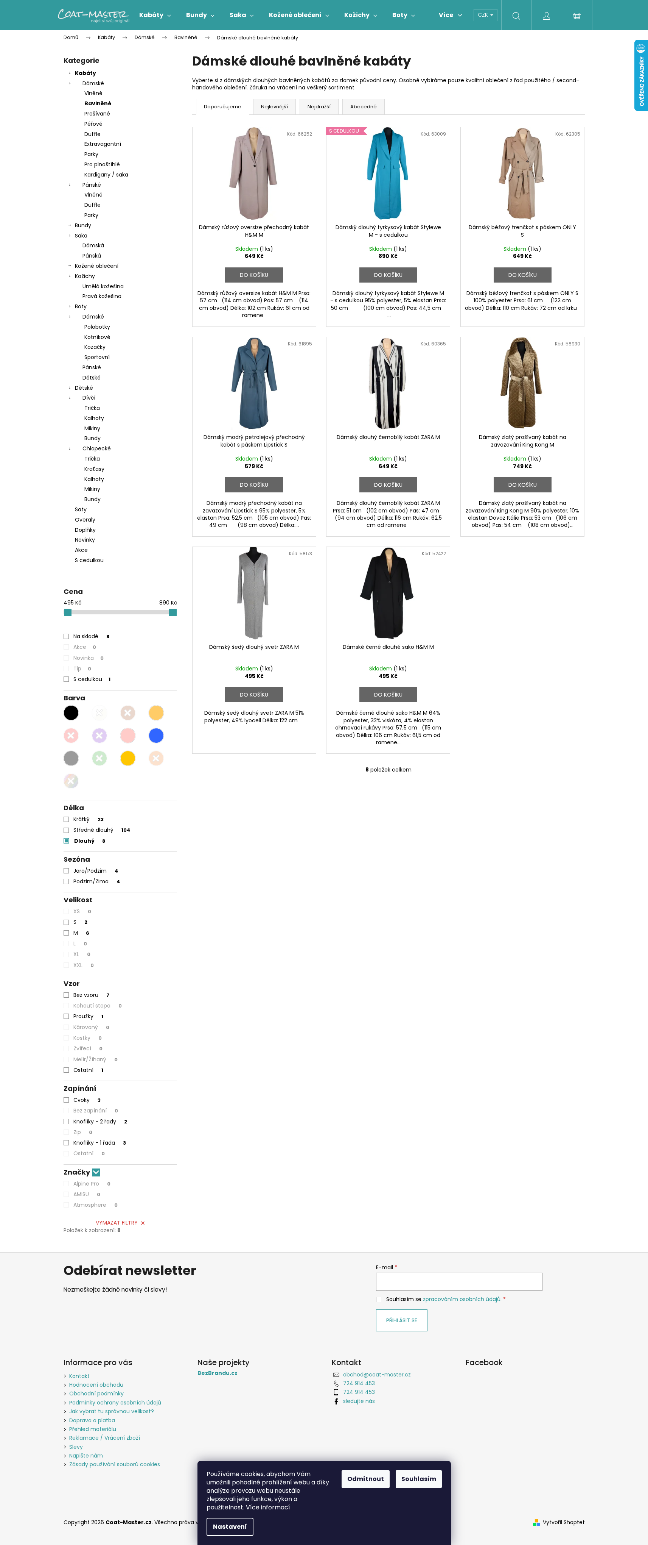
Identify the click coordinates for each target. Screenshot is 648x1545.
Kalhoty (94, 418)
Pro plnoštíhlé (102, 164)
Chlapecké (96, 448)
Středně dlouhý (102, 830)
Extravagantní (102, 144)
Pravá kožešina (101, 296)
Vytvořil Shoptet (564, 1522)
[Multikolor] (71, 781)
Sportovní (97, 357)
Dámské (93, 83)
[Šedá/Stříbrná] (71, 758)
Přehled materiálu (92, 1429)
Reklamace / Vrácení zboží (104, 1438)
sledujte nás (359, 1401)
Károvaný (91, 1027)
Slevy (76, 1447)
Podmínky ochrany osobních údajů (115, 1402)
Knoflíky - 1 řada (99, 1143)
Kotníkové (97, 337)
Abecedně (363, 106)
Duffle (92, 134)
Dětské (91, 377)
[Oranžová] (156, 758)
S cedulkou (89, 560)
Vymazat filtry (117, 1222)
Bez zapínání (95, 1110)
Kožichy (85, 276)
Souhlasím (418, 1479)
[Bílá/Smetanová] (99, 712)
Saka (81, 235)
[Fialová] (99, 735)
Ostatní (88, 1070)
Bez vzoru (91, 995)
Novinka (88, 658)
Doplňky (85, 530)
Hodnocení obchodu (96, 1385)
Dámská (93, 245)
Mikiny (92, 428)
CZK (483, 15)
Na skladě (91, 636)
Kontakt (79, 1376)
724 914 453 (359, 1383)
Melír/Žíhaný (95, 1059)
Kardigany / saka (106, 174)
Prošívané (97, 113)
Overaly (85, 519)
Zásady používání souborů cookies (114, 1464)
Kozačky (95, 347)
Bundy (83, 225)
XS (82, 911)
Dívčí (88, 397)
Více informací (268, 1507)
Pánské (91, 185)
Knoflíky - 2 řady (100, 1121)
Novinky (85, 540)
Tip (82, 668)
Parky (91, 154)
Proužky (88, 1016)
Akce (81, 550)
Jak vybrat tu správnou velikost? (111, 1411)
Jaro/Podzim (95, 871)
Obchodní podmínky (96, 1393)
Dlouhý (89, 841)
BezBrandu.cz (217, 1373)
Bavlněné (97, 103)
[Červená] (71, 735)
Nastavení (230, 1526)
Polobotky (97, 327)
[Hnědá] (127, 712)
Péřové (93, 124)
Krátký (88, 819)
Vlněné (93, 93)
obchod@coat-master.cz (377, 1374)
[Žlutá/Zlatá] (127, 758)
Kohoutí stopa (97, 1005)
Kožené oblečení (96, 266)
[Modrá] (156, 735)
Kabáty (85, 73)
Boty (81, 306)
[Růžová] (127, 735)
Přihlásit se (401, 1320)
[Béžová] (156, 712)
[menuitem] (155, 15)
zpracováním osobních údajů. (462, 1299)
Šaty (81, 509)
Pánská (91, 255)
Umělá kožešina (103, 286)
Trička (92, 408)
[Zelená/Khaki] (99, 758)
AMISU (86, 1194)
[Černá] (71, 712)
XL (81, 954)
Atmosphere (95, 1205)
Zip (82, 1132)
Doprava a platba (92, 1420)
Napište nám (86, 1455)
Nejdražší (319, 106)
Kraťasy (94, 469)
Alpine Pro (91, 1183)
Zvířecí (88, 1048)
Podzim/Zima (96, 881)
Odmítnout (365, 1479)
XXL (83, 965)
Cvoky (87, 1100)
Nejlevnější (274, 106)
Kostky (87, 1038)
